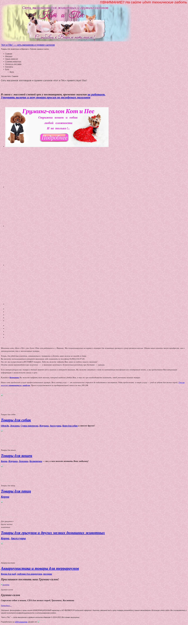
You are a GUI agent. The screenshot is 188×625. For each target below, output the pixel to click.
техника (47, 574)
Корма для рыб (8, 574)
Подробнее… (6, 606)
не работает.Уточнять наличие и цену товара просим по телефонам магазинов (53, 96)
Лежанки (15, 425)
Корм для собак (70, 425)
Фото (12, 72)
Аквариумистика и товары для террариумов (40, 568)
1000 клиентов (21, 622)
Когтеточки (35, 461)
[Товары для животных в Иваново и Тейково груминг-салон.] (66, 41)
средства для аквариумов (29, 574)
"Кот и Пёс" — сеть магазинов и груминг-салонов (28, 44)
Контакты (9, 67)
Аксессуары (55, 425)
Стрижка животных (13, 61)
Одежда (5, 425)
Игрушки (44, 425)
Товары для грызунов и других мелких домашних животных (53, 533)
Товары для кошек (16, 455)
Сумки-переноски (29, 425)
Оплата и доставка (13, 64)
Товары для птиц (16, 491)
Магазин (8, 56)
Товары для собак (16, 420)
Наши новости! (11, 59)
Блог (7, 69)
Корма (4, 461)
